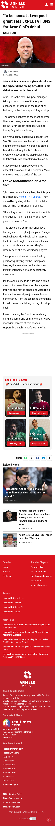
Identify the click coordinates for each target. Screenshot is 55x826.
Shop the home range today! (40, 413)
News (5, 567)
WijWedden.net (9, 772)
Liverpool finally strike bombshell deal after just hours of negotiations (26, 626)
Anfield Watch (9, 780)
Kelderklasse (8, 776)
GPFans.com (8, 761)
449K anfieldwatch (13, 798)
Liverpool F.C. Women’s (13, 603)
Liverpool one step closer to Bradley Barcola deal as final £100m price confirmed (25, 640)
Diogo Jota (36, 580)
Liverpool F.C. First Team (13, 598)
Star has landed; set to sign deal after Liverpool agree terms (26, 648)
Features (7, 576)
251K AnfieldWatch (13, 794)
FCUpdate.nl (8, 757)
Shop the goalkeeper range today (17, 444)
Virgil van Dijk (37, 567)
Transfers (7, 571)
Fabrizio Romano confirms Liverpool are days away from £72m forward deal (25, 655)
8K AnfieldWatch (12, 807)
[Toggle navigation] (51, 4)
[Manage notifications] (48, 820)
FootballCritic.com (11, 753)
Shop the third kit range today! (40, 444)
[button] (46, 4)
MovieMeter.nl (9, 765)
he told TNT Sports (29, 196)
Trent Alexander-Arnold (41, 576)
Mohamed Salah (38, 571)
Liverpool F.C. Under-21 (13, 607)
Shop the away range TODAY (17, 413)
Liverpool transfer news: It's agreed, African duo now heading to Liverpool (26, 633)
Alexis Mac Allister (39, 585)
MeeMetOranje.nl (10, 784)
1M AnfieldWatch (12, 802)
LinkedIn (9, 737)
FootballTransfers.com (13, 749)
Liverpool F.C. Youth (11, 612)
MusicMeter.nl (9, 769)
